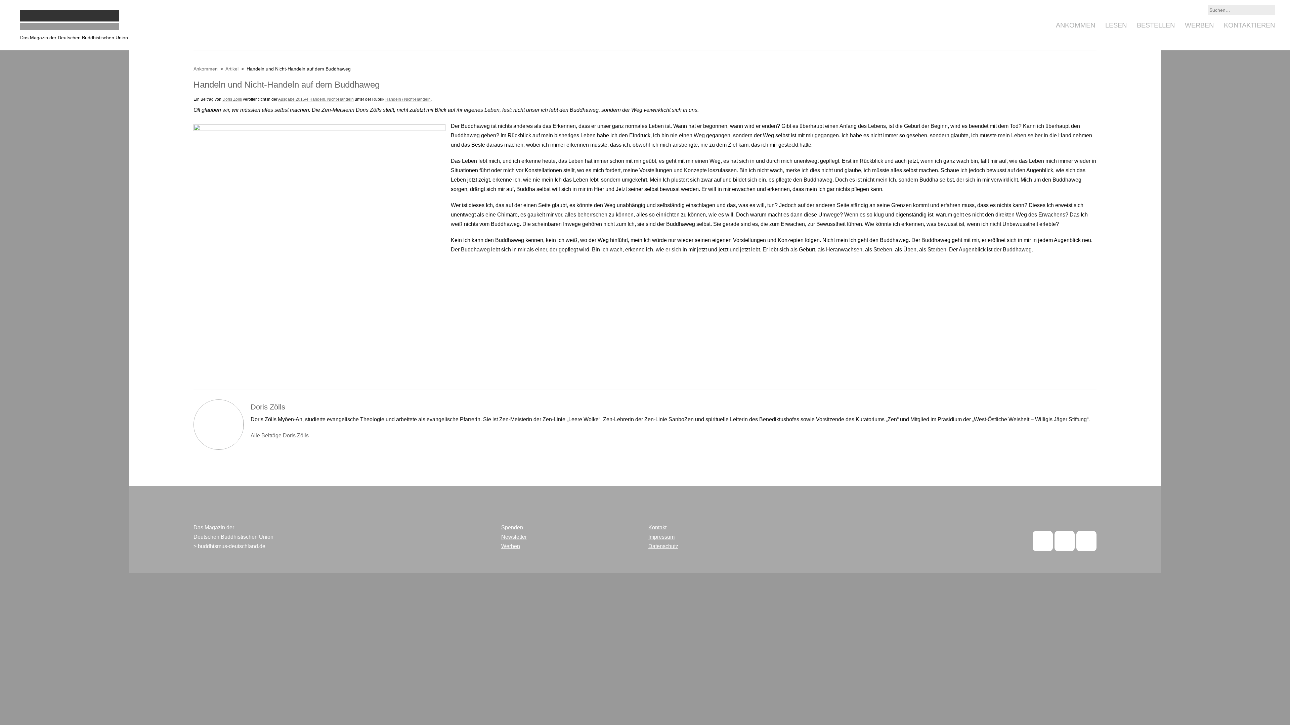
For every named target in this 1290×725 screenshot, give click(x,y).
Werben (1199, 25)
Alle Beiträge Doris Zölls (280, 435)
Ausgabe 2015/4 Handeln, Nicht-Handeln (316, 99)
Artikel (232, 68)
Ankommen (1075, 25)
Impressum (661, 537)
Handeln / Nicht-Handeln (408, 99)
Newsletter (514, 537)
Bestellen (1156, 25)
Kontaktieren (1249, 25)
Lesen (1116, 25)
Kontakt (657, 527)
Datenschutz (663, 546)
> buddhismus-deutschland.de (229, 546)
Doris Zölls (232, 99)
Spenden (512, 527)
